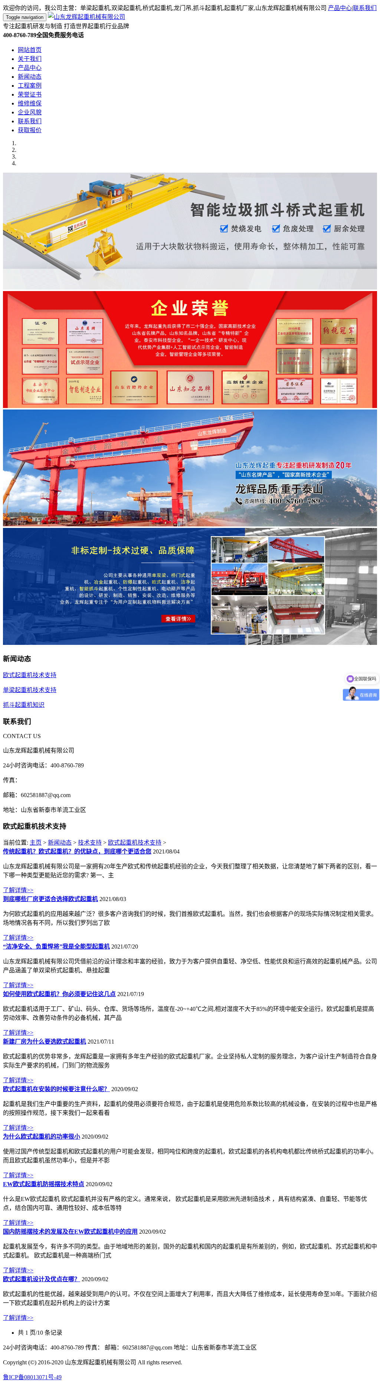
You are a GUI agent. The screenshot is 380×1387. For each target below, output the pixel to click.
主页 (36, 842)
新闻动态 (30, 77)
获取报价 (30, 130)
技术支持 (90, 842)
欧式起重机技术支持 (29, 675)
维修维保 (30, 103)
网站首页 (30, 50)
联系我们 (365, 8)
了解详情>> (18, 890)
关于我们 (30, 59)
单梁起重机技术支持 (29, 690)
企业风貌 (30, 112)
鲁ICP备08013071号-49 (32, 1377)
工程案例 (30, 85)
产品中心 (340, 8)
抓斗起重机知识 (24, 705)
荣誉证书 (30, 94)
